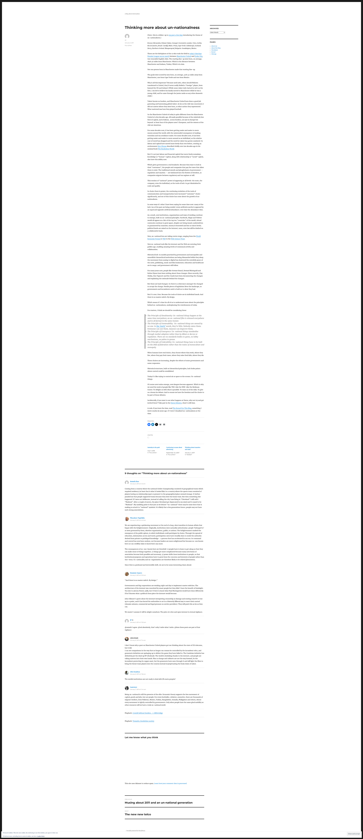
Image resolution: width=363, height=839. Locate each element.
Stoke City (198, 56)
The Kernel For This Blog (182, 408)
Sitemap (213, 54)
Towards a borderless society (143, 721)
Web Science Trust (178, 239)
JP (125, 40)
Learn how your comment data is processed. (170, 783)
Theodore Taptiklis (137, 518)
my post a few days (176, 35)
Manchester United (184, 56)
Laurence (133, 687)
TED (164, 239)
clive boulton (135, 672)
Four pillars (128, 45)
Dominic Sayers (136, 573)
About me (214, 46)
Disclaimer (214, 50)
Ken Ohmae (162, 146)
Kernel (213, 52)
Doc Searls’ (161, 326)
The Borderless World (166, 149)
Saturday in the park (153, 447)
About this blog (216, 48)
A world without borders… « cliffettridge (148, 713)
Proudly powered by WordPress (135, 831)
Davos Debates (176, 403)
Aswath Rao (134, 481)
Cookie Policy (41, 836)
